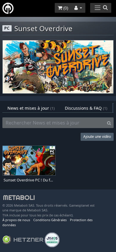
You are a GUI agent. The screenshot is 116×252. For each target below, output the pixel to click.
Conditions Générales (50, 220)
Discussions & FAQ (86, 108)
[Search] (109, 122)
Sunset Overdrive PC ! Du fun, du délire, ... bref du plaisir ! (29, 180)
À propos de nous (16, 220)
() (65, 8)
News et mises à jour (31, 108)
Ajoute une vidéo (97, 136)
